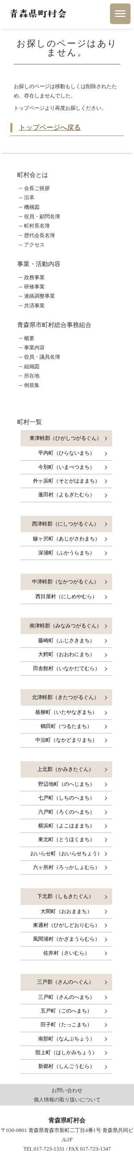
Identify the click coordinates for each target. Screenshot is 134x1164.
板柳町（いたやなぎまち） (66, 712)
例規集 (32, 385)
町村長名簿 (37, 226)
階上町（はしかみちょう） (66, 1052)
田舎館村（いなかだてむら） (66, 668)
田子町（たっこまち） (66, 1024)
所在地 (32, 376)
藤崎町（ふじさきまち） (66, 640)
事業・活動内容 (38, 264)
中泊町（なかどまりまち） (66, 740)
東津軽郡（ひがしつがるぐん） (66, 438)
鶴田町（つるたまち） (66, 726)
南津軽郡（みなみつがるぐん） (66, 625)
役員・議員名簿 (42, 357)
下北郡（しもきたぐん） (65, 896)
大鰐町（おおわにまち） (66, 654)
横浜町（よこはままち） (66, 825)
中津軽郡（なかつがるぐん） (65, 581)
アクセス (34, 244)
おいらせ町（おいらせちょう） (66, 853)
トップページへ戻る (50, 127)
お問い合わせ (67, 1090)
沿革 (29, 197)
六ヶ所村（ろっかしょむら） (66, 867)
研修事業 (34, 286)
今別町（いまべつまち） (66, 467)
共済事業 (34, 305)
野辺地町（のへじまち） (66, 784)
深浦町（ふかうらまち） (66, 552)
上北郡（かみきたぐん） (65, 769)
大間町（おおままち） (66, 911)
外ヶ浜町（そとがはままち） (66, 481)
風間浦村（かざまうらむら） (66, 939)
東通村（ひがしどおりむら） (66, 925)
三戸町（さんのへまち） (66, 997)
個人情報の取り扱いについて (67, 1099)
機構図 (32, 207)
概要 (29, 338)
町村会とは (32, 174)
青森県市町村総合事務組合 (54, 324)
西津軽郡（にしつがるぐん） (65, 524)
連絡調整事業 (39, 296)
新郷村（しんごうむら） (66, 1066)
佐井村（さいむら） (66, 953)
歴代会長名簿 (39, 235)
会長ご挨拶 (37, 188)
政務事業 (34, 277)
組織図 (32, 366)
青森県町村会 (38, 13)
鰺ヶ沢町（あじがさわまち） (66, 538)
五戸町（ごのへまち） (66, 1011)
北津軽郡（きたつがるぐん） (65, 697)
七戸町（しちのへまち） (66, 798)
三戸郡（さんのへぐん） (65, 982)
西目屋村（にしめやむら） (66, 596)
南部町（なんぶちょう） (66, 1038)
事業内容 (34, 347)
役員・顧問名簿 (42, 216)
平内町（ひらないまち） (66, 453)
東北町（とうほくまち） (66, 839)
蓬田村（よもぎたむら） (66, 494)
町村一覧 (29, 422)
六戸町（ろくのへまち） (66, 812)
